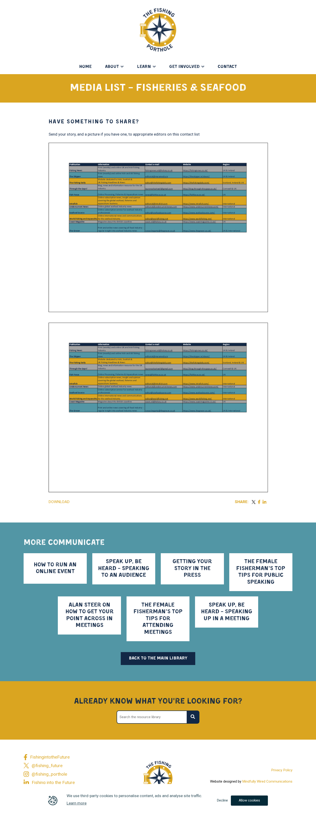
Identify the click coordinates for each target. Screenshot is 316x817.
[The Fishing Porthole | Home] (158, 30)
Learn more (77, 803)
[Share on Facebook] (259, 502)
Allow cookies (249, 800)
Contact (227, 67)
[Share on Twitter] (254, 502)
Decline (222, 800)
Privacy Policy (281, 770)
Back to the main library (158, 658)
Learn (144, 67)
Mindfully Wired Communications (267, 781)
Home (85, 67)
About (112, 67)
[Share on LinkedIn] (264, 502)
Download (59, 501)
